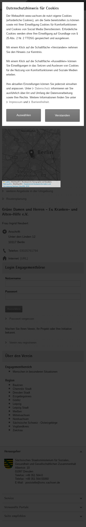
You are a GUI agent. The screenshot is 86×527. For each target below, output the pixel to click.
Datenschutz (42, 88)
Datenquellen (7, 184)
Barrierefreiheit (40, 102)
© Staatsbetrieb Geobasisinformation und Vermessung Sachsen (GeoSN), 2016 (27, 185)
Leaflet (7, 182)
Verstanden (62, 115)
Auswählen (23, 115)
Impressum (16, 102)
